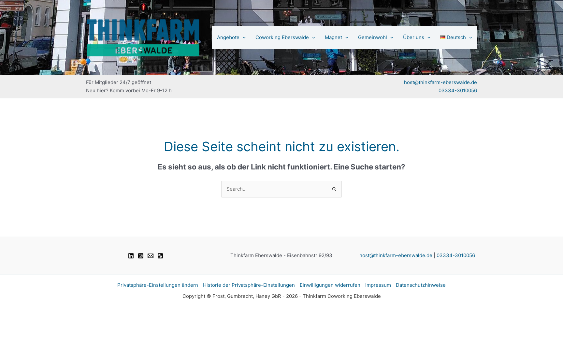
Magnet (333, 37)
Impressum (378, 285)
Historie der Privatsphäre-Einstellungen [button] (249, 285)
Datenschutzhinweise (421, 285)
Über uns (413, 37)
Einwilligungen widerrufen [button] (330, 285)
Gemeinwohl (372, 37)
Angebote (228, 37)
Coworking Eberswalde (282, 37)
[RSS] (160, 256)
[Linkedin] (131, 256)
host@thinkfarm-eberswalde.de (440, 82)
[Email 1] (150, 256)
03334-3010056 (458, 90)
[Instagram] (141, 256)
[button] (242, 37)
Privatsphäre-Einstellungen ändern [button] (157, 285)
